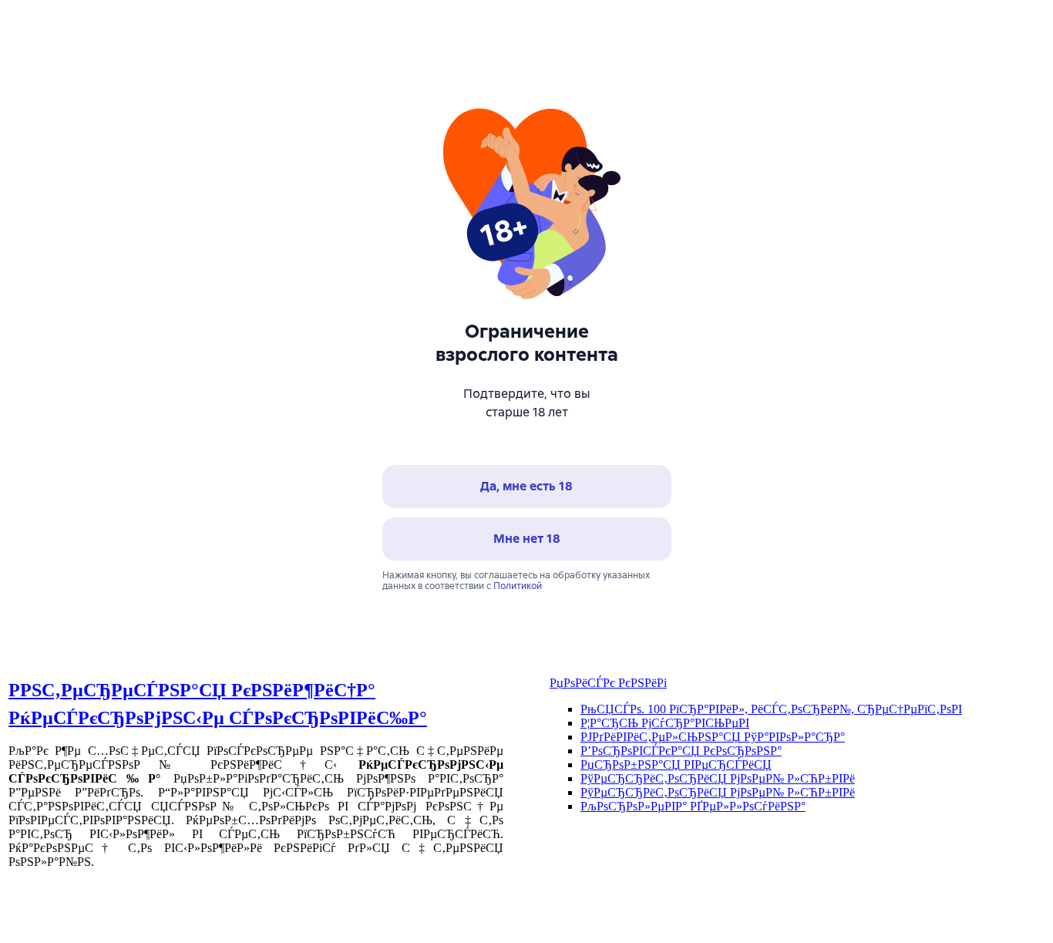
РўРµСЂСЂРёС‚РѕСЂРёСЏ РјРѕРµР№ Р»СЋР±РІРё (717, 778)
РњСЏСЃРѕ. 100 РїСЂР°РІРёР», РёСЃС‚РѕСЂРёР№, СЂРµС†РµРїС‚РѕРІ (771, 709)
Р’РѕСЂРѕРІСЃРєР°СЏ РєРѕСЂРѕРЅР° (681, 750)
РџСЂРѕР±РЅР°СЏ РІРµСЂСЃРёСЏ (676, 764)
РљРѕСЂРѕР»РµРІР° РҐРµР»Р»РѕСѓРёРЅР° (693, 806)
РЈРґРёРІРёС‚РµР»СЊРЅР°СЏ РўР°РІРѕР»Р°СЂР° (712, 736)
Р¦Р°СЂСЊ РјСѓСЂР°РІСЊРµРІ (664, 722)
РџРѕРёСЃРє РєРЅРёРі (608, 682)
